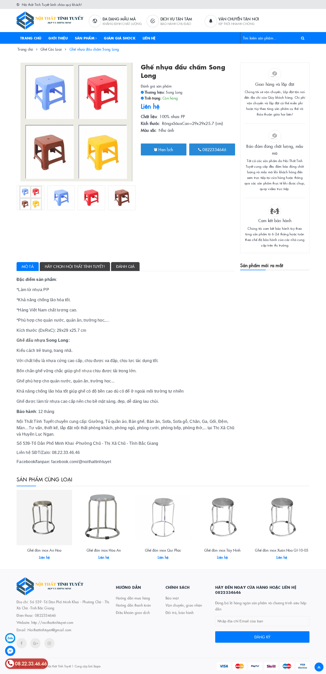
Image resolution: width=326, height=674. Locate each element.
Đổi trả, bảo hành (180, 612)
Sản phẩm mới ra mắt (261, 265)
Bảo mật (172, 597)
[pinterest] (49, 643)
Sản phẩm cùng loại (45, 479)
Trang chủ (30, 38)
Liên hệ (149, 38)
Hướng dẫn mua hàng (133, 597)
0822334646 (213, 149)
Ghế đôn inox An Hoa (44, 550)
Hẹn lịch (165, 149)
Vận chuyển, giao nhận (184, 605)
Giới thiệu (58, 38)
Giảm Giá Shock (119, 38)
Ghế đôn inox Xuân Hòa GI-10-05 (281, 550)
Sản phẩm (85, 38)
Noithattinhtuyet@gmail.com (50, 629)
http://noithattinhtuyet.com (52, 622)
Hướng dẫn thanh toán (133, 605)
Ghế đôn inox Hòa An (104, 550)
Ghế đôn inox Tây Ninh (222, 550)
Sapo (96, 666)
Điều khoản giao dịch (133, 612)
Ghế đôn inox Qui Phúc (163, 550)
